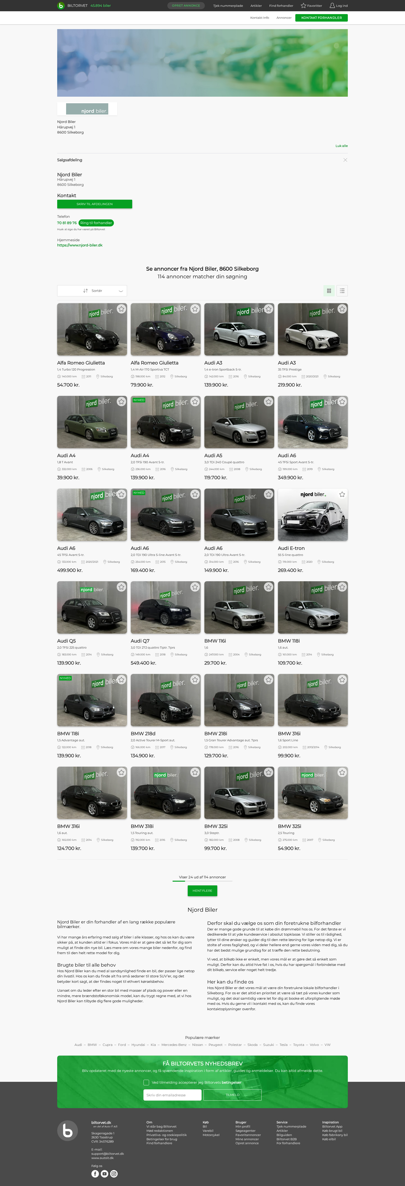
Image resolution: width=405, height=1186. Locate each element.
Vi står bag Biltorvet (161, 1126)
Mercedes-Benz (174, 1045)
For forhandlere (288, 1143)
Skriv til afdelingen (95, 204)
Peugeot (216, 1045)
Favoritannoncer (248, 1135)
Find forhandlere (159, 1143)
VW (328, 1045)
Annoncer (284, 17)
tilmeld (233, 1095)
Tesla (284, 1045)
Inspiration (330, 1122)
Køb (206, 1122)
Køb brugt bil (332, 1130)
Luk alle (342, 146)
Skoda (253, 1045)
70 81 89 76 (84, 223)
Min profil (243, 1126)
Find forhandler (281, 6)
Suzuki (268, 1045)
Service (282, 1122)
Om (149, 1122)
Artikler (256, 6)
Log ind (342, 6)
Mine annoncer (247, 1139)
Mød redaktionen (159, 1130)
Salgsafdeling (69, 160)
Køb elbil (329, 1139)
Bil (205, 1126)
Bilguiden (284, 1135)
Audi (78, 1045)
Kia (153, 1045)
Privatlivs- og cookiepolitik (166, 1135)
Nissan (197, 1045)
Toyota (298, 1045)
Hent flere (202, 890)
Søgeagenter (245, 1130)
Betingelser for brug (161, 1139)
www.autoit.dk (102, 1158)
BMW (92, 1045)
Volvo (314, 1045)
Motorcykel (211, 1135)
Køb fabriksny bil (335, 1135)
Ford (122, 1045)
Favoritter (314, 6)
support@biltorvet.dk (107, 1153)
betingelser (231, 1082)
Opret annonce (186, 5)
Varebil (208, 1130)
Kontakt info (259, 17)
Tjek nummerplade (228, 6)
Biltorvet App (332, 1126)
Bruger (241, 1122)
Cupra (107, 1045)
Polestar (235, 1045)
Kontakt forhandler (321, 17)
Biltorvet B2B (287, 1139)
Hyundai (138, 1045)
